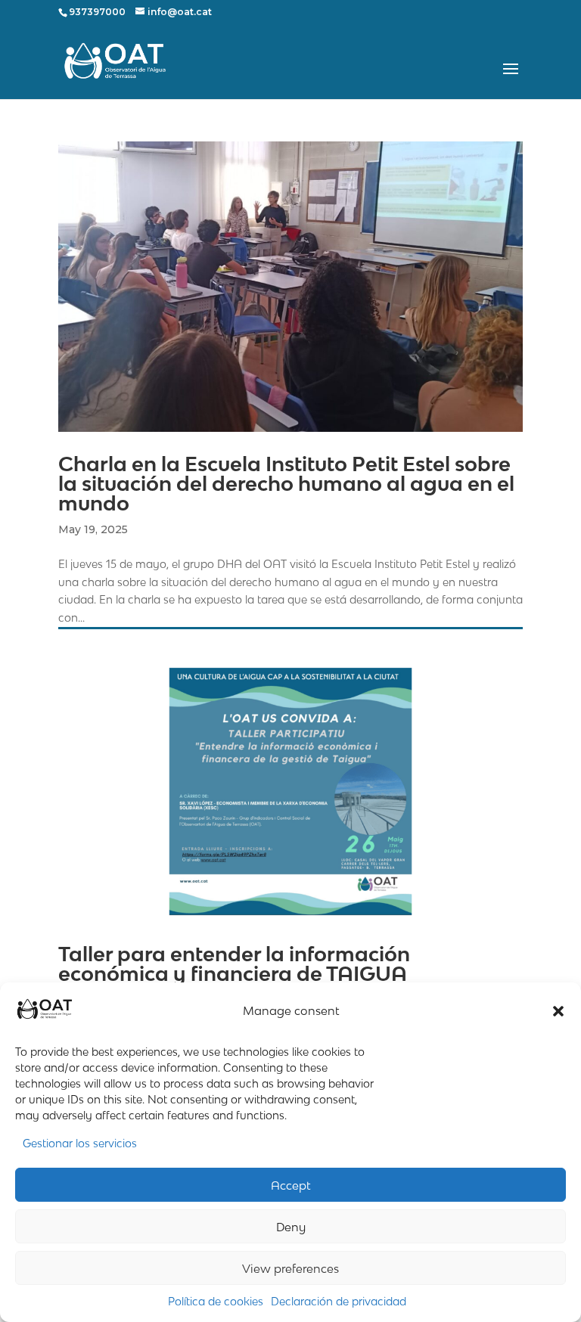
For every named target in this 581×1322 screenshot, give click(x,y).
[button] (558, 1011)
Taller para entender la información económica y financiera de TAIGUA (234, 963)
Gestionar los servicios (80, 1143)
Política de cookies (215, 1301)
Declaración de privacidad (338, 1301)
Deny (291, 1227)
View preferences (290, 1268)
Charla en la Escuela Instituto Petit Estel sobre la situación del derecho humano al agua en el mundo (286, 483)
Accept (290, 1185)
